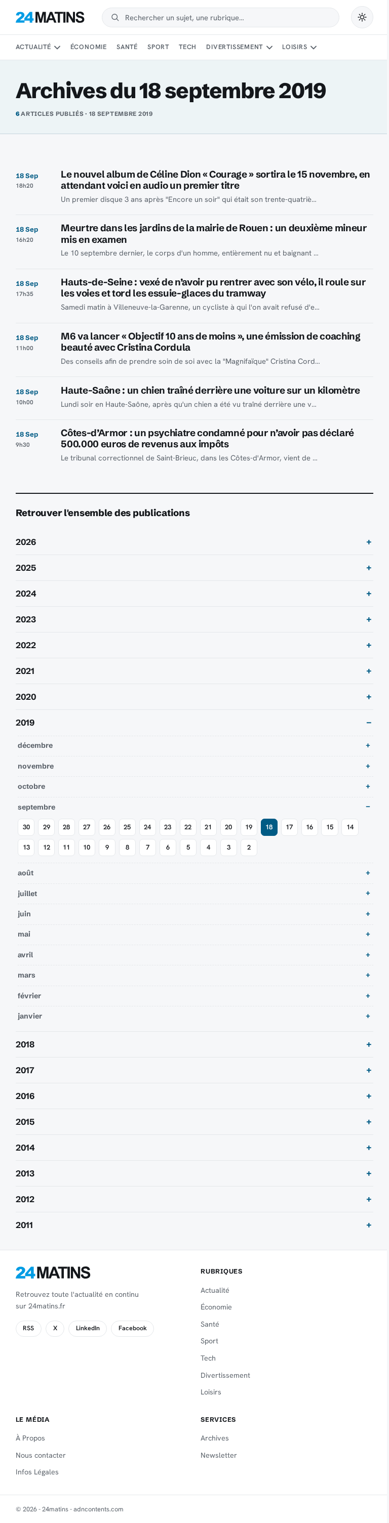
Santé (127, 47)
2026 (26, 542)
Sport (158, 47)
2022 (26, 645)
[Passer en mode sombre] (362, 17)
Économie (88, 47)
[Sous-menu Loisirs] (313, 48)
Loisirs (294, 47)
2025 (26, 568)
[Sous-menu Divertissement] (269, 48)
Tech (188, 47)
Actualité (33, 47)
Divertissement (234, 47)
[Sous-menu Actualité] (57, 48)
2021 (25, 671)
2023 (26, 619)
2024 (26, 593)
